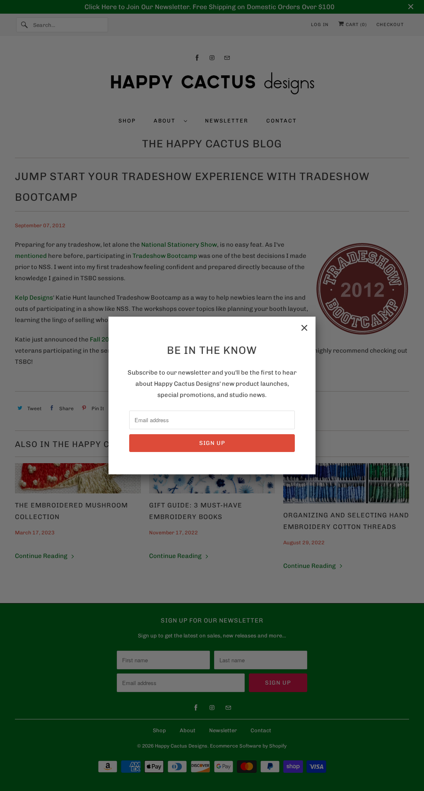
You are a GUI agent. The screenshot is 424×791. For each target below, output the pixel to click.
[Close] (304, 328)
